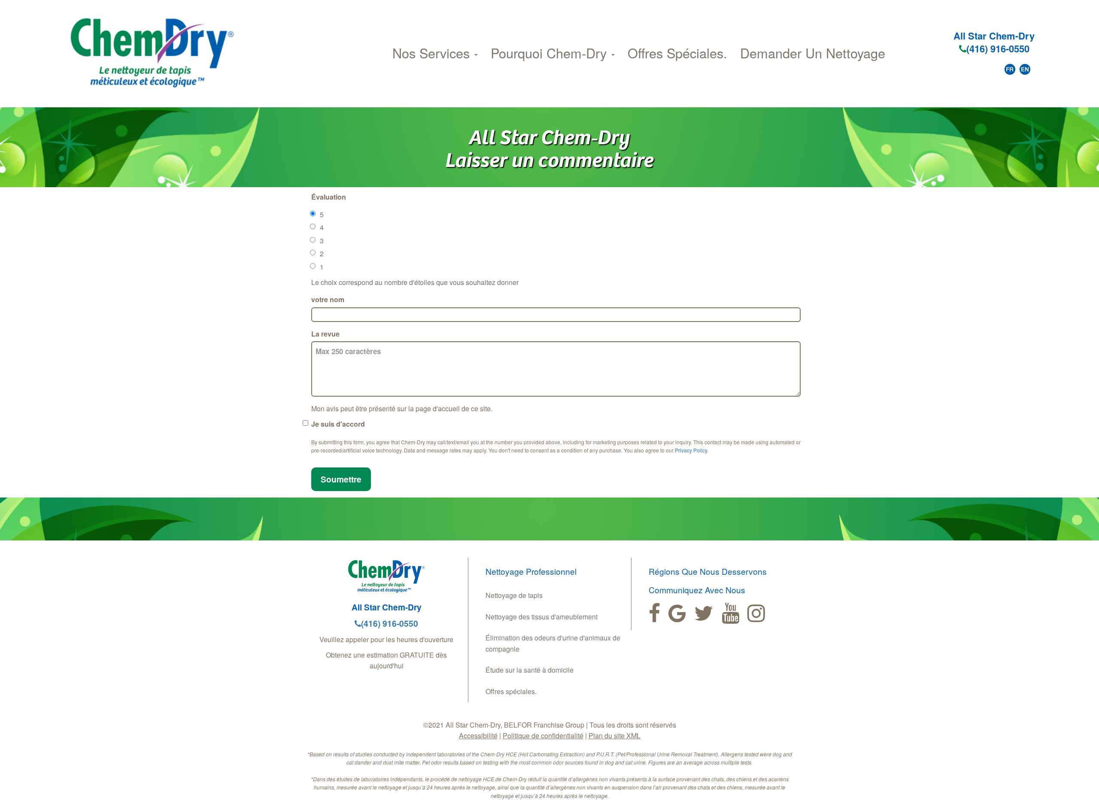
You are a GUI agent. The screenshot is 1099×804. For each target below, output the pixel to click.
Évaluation (328, 197)
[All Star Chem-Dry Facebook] (654, 613)
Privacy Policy (691, 450)
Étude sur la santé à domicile (530, 670)
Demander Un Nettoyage (812, 52)
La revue (325, 334)
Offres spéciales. (511, 691)
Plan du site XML (615, 735)
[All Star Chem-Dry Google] (677, 613)
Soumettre (341, 479)
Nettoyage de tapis (514, 595)
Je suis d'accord (338, 424)
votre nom (327, 299)
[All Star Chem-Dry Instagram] (756, 613)
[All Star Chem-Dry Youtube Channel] (730, 613)
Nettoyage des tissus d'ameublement (542, 617)
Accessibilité (478, 735)
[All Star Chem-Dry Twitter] (703, 613)
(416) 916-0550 (997, 48)
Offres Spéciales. (677, 52)
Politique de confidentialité (543, 735)
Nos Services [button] (433, 52)
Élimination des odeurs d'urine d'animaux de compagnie (553, 643)
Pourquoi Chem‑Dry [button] (550, 52)
